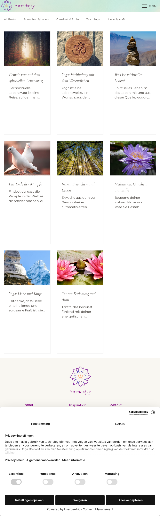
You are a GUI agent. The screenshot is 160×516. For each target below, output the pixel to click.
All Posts (10, 19)
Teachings (93, 19)
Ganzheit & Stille (67, 19)
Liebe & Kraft (116, 19)
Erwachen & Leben (36, 19)
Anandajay (24, 6)
